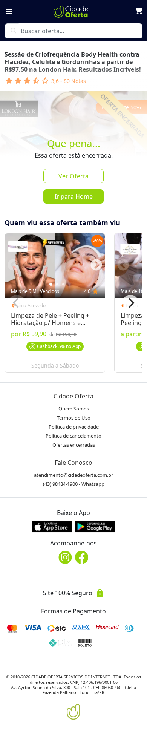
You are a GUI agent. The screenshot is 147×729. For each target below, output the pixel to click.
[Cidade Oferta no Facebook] (82, 557)
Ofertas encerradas (73, 444)
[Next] (130, 303)
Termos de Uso (73, 417)
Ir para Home (74, 196)
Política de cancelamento (73, 435)
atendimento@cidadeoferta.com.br (73, 475)
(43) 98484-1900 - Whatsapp (73, 484)
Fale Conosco (73, 462)
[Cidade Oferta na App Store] (52, 526)
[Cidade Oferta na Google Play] (95, 526)
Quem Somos (73, 408)
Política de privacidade (74, 426)
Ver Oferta (73, 176)
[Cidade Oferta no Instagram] (65, 557)
